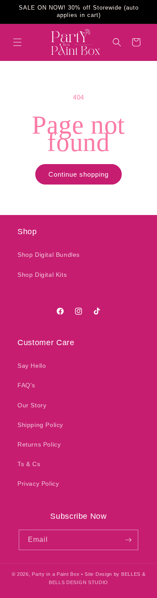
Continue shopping (78, 174)
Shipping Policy (40, 424)
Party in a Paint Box (55, 574)
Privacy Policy (38, 483)
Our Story (31, 405)
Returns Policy (39, 444)
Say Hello (31, 365)
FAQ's (26, 385)
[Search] (116, 42)
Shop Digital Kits (42, 274)
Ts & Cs (28, 463)
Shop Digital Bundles (48, 254)
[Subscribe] (128, 540)
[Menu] (17, 42)
